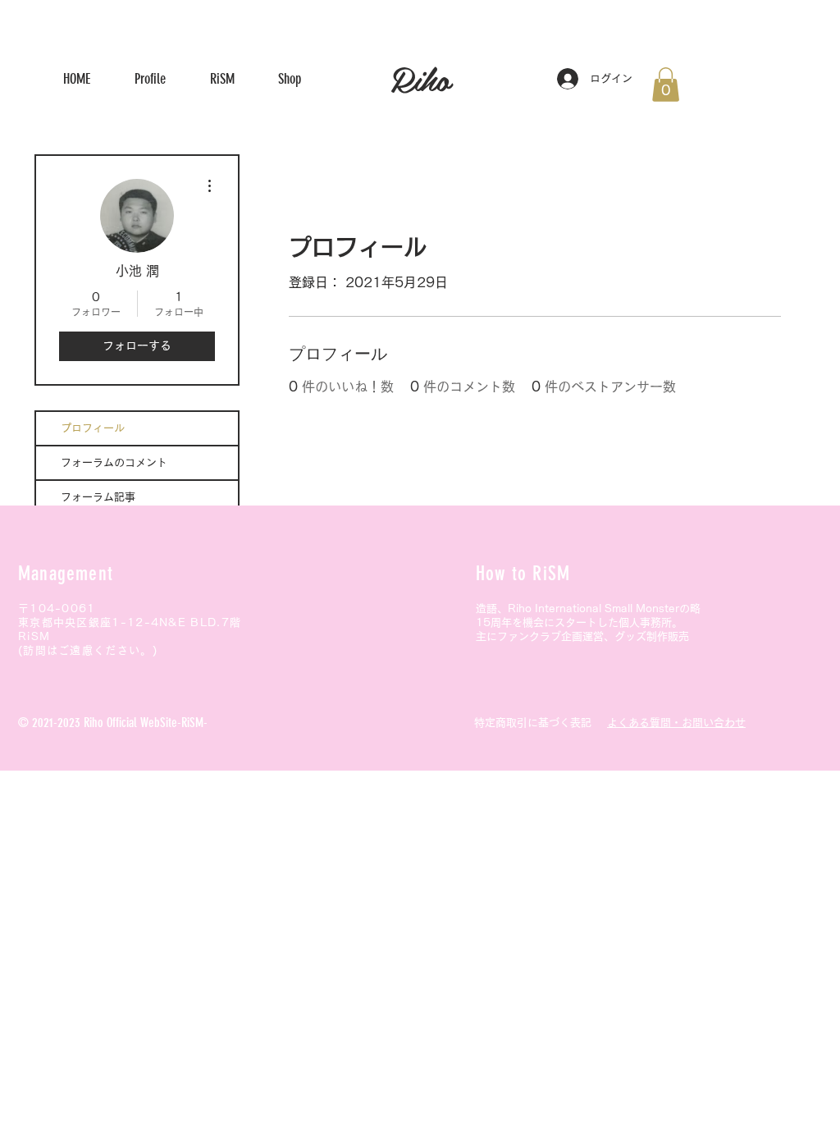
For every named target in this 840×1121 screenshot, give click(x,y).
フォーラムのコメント (114, 462)
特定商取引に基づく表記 (532, 722)
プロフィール (93, 428)
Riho (420, 78)
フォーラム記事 (98, 497)
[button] (665, 84)
